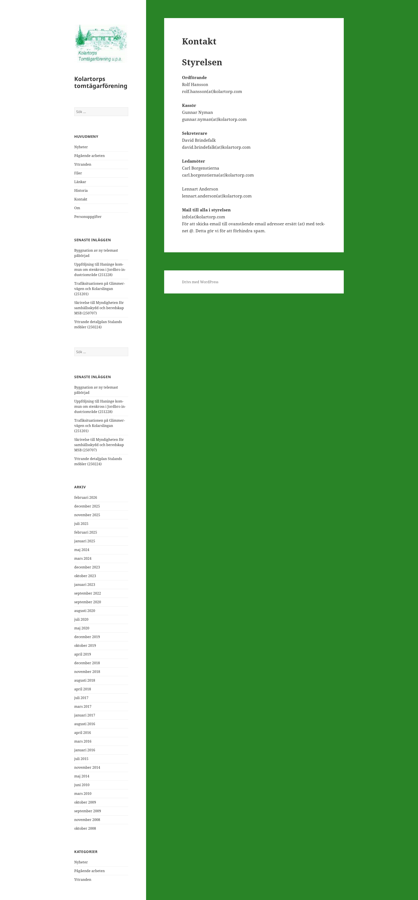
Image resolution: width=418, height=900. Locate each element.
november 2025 (87, 514)
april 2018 (82, 689)
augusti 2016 (84, 723)
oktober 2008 (85, 828)
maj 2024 (81, 549)
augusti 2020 (84, 610)
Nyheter (81, 147)
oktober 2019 (85, 645)
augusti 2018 (84, 680)
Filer (78, 173)
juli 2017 (81, 697)
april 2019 (82, 654)
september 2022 (87, 593)
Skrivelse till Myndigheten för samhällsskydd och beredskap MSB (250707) (99, 307)
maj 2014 (81, 776)
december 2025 (87, 506)
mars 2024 (82, 558)
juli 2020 (81, 619)
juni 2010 (81, 784)
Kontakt (80, 199)
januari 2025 (84, 541)
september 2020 (87, 602)
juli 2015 (81, 758)
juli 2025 (81, 523)
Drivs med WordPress (200, 282)
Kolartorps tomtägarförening (100, 82)
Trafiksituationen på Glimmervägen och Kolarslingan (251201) (99, 288)
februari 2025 (85, 532)
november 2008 (87, 819)
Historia (81, 190)
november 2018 (87, 671)
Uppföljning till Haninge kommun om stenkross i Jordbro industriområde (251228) (100, 269)
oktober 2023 (85, 575)
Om (77, 208)
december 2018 (87, 663)
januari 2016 (84, 750)
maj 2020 (81, 628)
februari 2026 (85, 497)
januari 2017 (84, 715)
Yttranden (82, 164)
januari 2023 (84, 584)
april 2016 (82, 732)
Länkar (80, 181)
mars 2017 (82, 706)
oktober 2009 (85, 802)
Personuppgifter (88, 216)
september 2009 (87, 811)
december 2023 (87, 567)
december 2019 (87, 636)
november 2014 (87, 767)
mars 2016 (82, 741)
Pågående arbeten (89, 155)
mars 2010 (82, 793)
